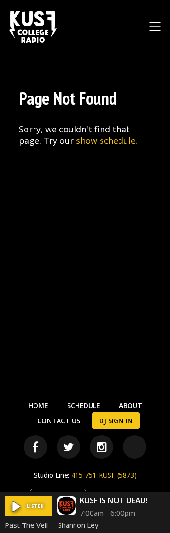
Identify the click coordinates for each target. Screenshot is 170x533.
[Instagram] (101, 447)
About (130, 405)
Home (38, 405)
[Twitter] (68, 447)
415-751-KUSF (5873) (103, 475)
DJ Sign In (116, 420)
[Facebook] (35, 447)
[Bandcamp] (134, 447)
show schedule (106, 140)
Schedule (83, 405)
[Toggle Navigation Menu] (155, 26)
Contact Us (58, 420)
